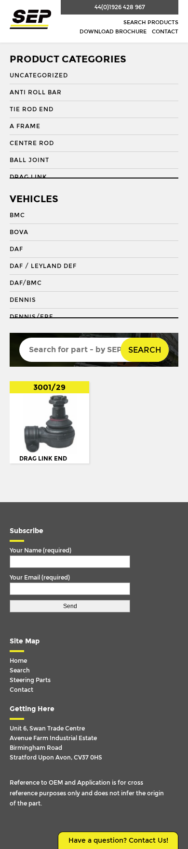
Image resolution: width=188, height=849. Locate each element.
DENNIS (23, 300)
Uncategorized (39, 75)
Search (144, 350)
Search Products (150, 22)
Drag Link (28, 177)
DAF (16, 249)
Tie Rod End (32, 109)
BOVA (19, 232)
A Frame (25, 126)
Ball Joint (29, 160)
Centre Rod (32, 143)
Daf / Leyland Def (43, 266)
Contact (165, 32)
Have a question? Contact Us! (118, 840)
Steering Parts (30, 680)
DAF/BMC (26, 283)
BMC (17, 215)
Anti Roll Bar (36, 92)
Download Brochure (113, 32)
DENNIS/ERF (31, 316)
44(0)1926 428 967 (119, 7)
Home (18, 660)
